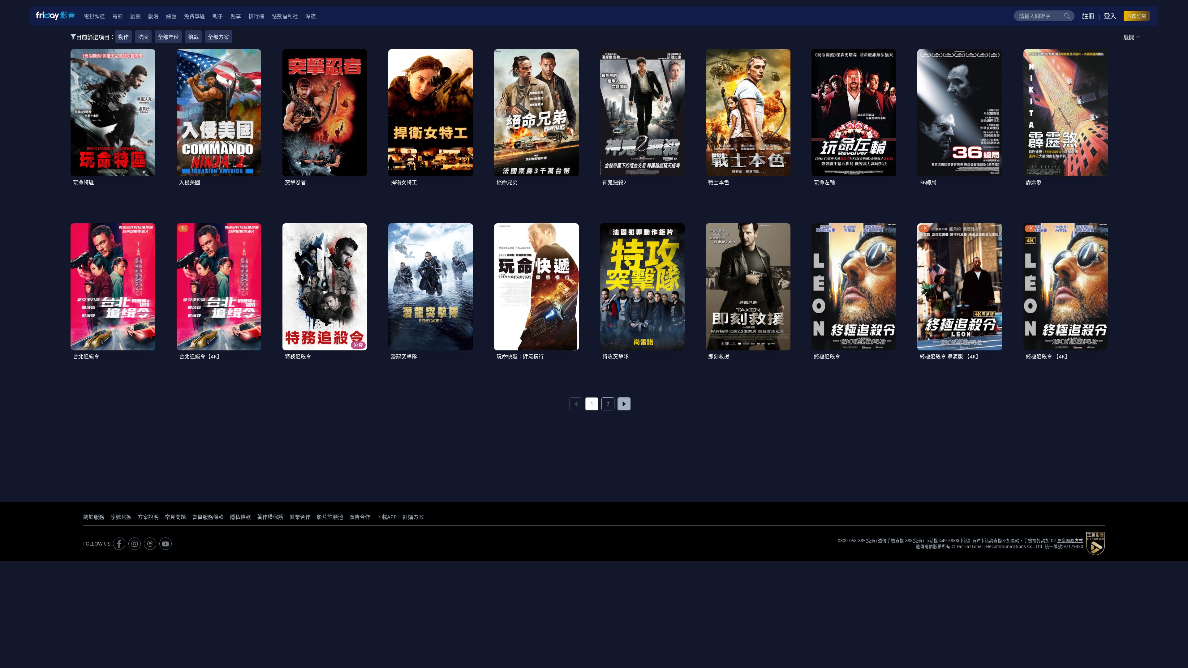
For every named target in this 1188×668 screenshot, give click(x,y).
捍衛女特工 (404, 182)
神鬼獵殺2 (614, 182)
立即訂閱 (1136, 16)
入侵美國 (189, 182)
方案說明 (148, 516)
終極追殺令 (827, 356)
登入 (1110, 16)
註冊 (1088, 16)
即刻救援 (718, 356)
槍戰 (193, 37)
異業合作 (300, 516)
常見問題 (175, 516)
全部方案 (218, 37)
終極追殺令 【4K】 (1048, 356)
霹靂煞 (1034, 182)
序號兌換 (120, 516)
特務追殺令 (298, 356)
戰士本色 (718, 182)
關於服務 (93, 516)
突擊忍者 (295, 182)
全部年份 (168, 37)
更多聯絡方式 (1070, 540)
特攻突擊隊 (615, 356)
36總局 (928, 182)
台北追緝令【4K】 (200, 356)
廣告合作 (359, 516)
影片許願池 (330, 516)
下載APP (387, 516)
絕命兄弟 (507, 182)
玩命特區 (83, 182)
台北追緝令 (86, 356)
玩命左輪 (824, 182)
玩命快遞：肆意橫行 (520, 356)
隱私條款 (240, 516)
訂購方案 (413, 516)
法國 (143, 37)
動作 (123, 37)
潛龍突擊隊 (404, 356)
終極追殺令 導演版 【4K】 (950, 356)
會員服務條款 (208, 516)
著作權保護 (270, 516)
